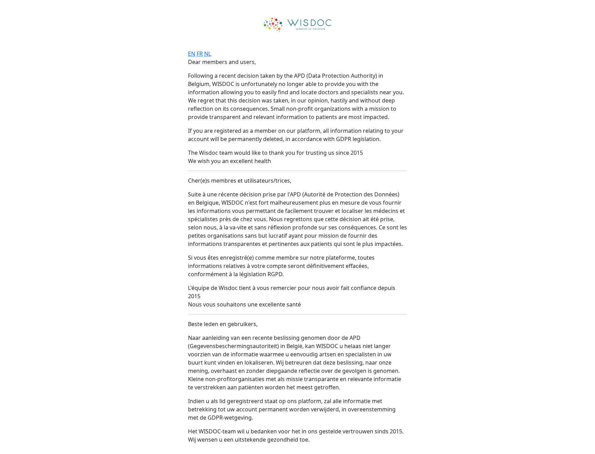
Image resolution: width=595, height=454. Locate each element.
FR (200, 53)
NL (207, 53)
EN (191, 53)
